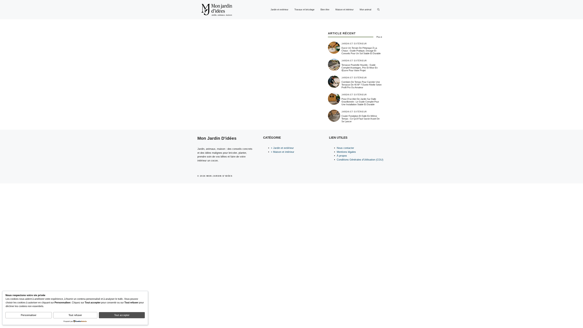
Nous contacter (345, 148)
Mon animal (365, 9)
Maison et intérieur (344, 9)
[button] (378, 9)
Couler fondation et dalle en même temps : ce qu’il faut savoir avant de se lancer (360, 119)
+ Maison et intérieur (282, 151)
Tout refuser (75, 315)
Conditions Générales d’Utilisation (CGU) (360, 159)
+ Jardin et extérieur (282, 148)
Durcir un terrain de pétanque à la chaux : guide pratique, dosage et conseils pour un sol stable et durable (361, 51)
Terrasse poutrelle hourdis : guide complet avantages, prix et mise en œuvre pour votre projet (359, 68)
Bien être (324, 9)
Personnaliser (28, 315)
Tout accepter (122, 315)
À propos (342, 155)
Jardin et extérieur (279, 9)
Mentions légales (346, 151)
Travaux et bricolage (304, 9)
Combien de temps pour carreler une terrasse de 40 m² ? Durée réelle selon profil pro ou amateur (361, 85)
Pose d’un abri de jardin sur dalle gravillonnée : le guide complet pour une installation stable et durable (360, 102)
